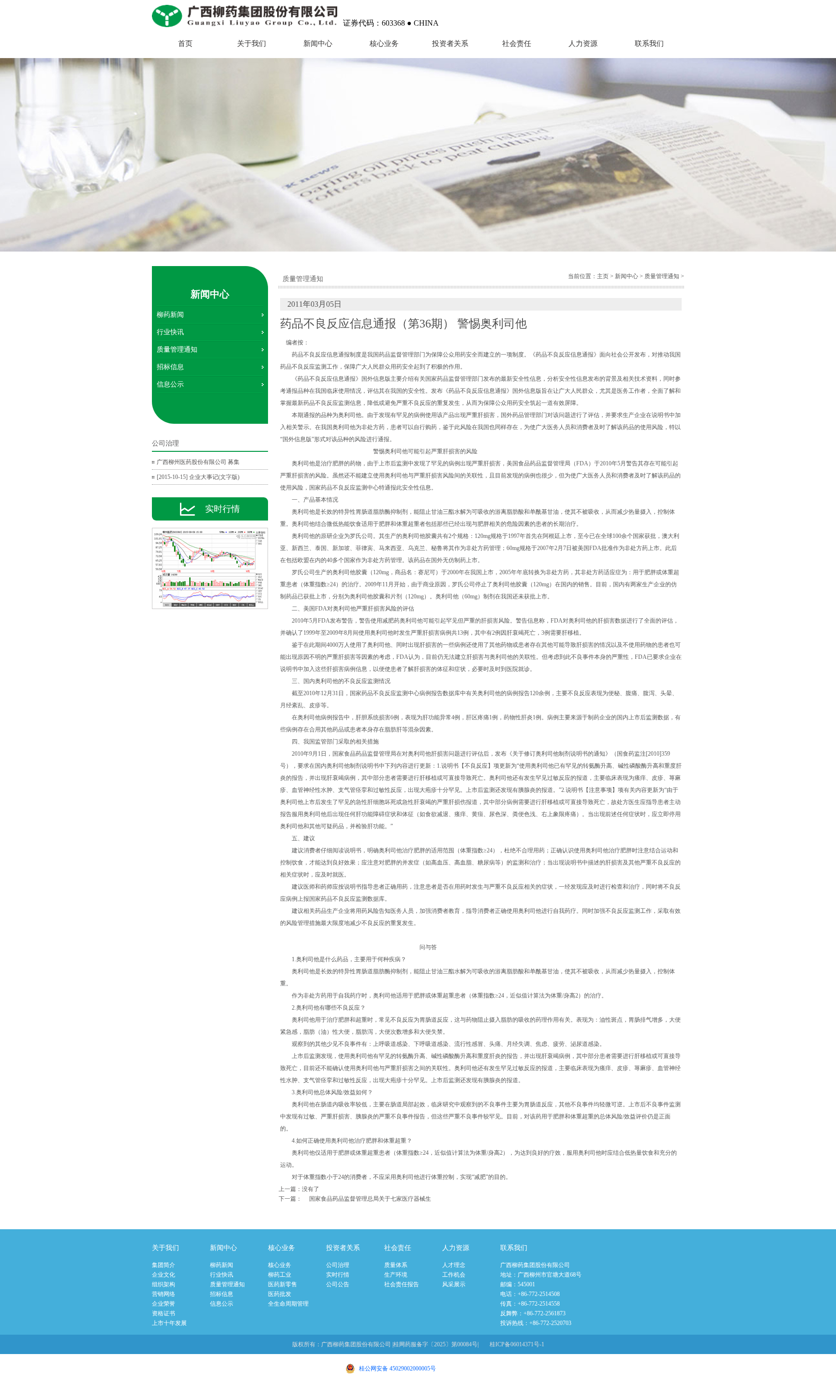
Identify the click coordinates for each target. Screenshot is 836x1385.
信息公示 (170, 384)
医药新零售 (282, 1284)
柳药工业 (279, 1274)
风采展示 (453, 1284)
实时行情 (337, 1274)
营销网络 (163, 1294)
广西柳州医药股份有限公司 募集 (198, 462)
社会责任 (516, 43)
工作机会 (453, 1274)
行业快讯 (170, 332)
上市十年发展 (169, 1323)
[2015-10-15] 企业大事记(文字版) (198, 477)
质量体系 (395, 1265)
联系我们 (649, 43)
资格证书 (163, 1313)
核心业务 (384, 43)
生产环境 (395, 1274)
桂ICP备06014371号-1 (517, 1344)
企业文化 (163, 1274)
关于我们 (251, 43)
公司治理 (337, 1265)
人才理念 (453, 1265)
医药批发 (279, 1294)
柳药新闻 (170, 314)
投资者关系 (450, 43)
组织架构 (163, 1284)
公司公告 (337, 1284)
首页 (185, 43)
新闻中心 (317, 43)
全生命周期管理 (288, 1303)
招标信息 (170, 367)
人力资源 (582, 43)
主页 (603, 276)
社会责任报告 (401, 1284)
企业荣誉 (163, 1303)
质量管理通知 (177, 349)
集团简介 (163, 1265)
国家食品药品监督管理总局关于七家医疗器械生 (370, 1198)
